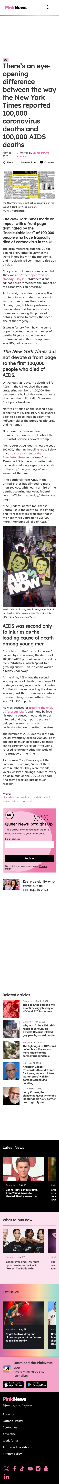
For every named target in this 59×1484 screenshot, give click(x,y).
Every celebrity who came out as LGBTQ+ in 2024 (39, 885)
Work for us (10, 1440)
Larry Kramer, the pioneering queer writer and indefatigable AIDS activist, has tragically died (39, 1097)
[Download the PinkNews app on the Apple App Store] (13, 1384)
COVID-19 (36, 797)
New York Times (11, 801)
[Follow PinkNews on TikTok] (22, 1470)
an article (33, 435)
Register (29, 858)
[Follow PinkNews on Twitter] (6, 1470)
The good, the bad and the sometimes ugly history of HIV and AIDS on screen (39, 1008)
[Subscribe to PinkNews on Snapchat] (46, 1470)
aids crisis (8, 797)
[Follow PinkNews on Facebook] (14, 1470)
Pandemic (27, 801)
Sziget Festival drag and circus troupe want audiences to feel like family (23, 1337)
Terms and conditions (17, 1447)
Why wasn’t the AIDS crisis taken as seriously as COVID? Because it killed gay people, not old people (39, 1030)
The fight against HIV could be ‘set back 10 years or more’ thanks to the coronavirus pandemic (39, 1050)
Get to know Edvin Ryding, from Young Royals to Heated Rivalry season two (22, 1193)
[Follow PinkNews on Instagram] (38, 1470)
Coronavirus (22, 797)
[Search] (48, 7)
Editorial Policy (13, 1421)
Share (10, 162)
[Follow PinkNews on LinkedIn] (6, 1477)
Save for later (29, 162)
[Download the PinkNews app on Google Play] (36, 1384)
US (5, 59)
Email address (17, 839)
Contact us (10, 1427)
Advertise (9, 1434)
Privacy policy (12, 1453)
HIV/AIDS (48, 797)
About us (9, 1414)
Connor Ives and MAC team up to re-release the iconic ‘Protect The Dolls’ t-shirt (22, 1265)
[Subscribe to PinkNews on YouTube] (30, 1470)
